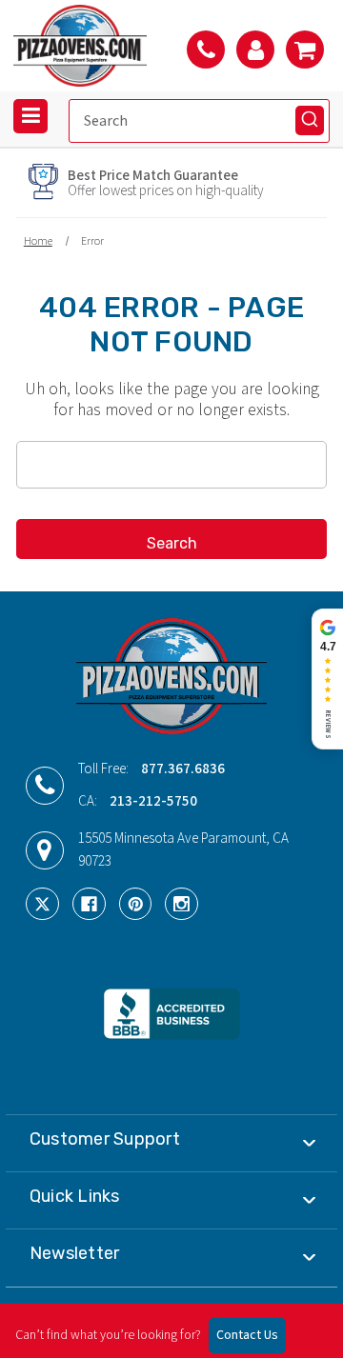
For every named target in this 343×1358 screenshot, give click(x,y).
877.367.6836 (183, 769)
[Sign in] (255, 49)
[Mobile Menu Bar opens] (30, 116)
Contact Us (247, 1335)
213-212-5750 (153, 801)
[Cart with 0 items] (305, 49)
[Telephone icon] (206, 49)
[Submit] (309, 120)
